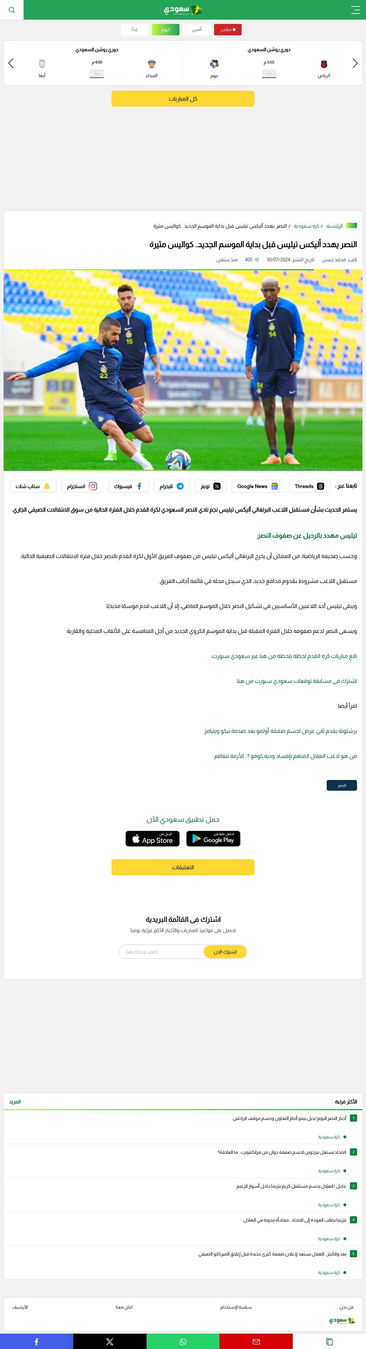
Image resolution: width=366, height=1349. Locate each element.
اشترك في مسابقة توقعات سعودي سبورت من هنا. (296, 681)
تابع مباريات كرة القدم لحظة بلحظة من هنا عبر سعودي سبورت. (284, 656)
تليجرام (182, 484)
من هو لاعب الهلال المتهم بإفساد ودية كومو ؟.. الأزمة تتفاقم (285, 756)
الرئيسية (334, 226)
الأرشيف (20, 1307)
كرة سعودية (306, 226)
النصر (342, 785)
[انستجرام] (82, 486)
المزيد (15, 1101)
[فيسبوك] (128, 486)
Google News (268, 484)
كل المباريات (183, 99)
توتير (221, 484)
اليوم (166, 29)
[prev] (355, 63)
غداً (135, 29)
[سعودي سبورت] (183, 10)
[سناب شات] (33, 486)
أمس (197, 29)
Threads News (313, 484)
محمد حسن (334, 259)
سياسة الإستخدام (236, 1307)
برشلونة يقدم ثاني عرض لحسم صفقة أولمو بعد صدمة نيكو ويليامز (280, 731)
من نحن (346, 1307)
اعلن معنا (124, 1307)
